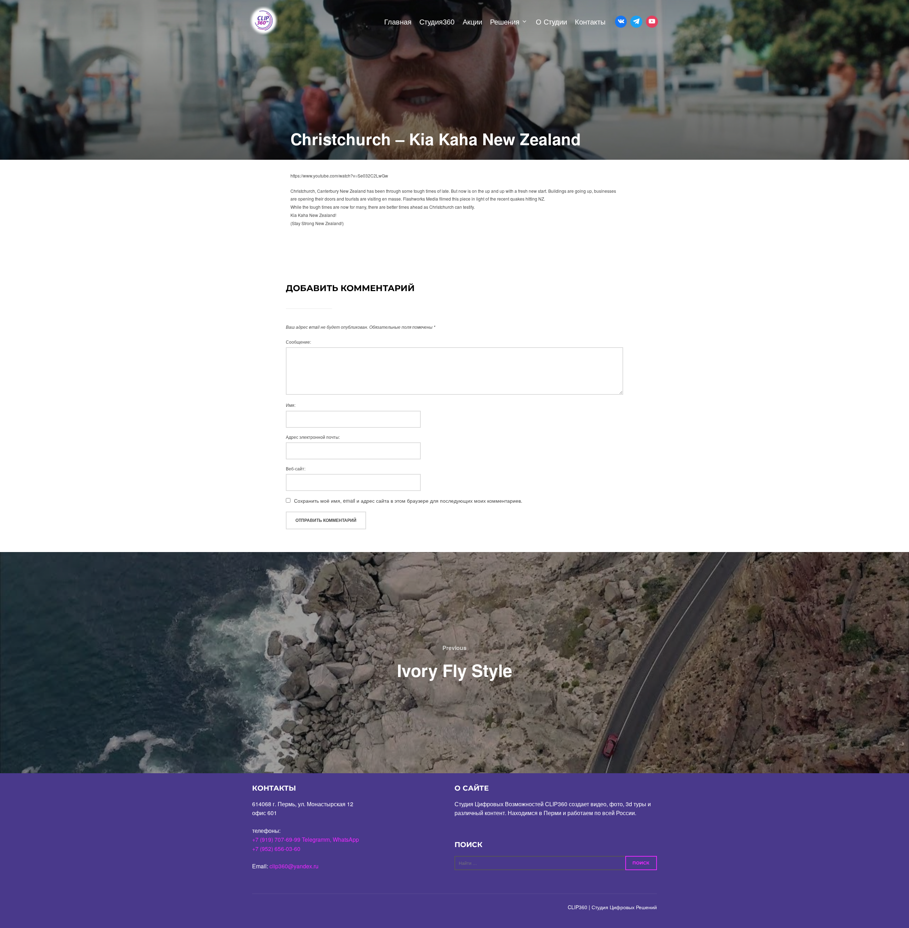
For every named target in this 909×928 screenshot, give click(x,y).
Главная (398, 22)
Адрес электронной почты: (313, 437)
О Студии (551, 22)
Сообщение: (298, 342)
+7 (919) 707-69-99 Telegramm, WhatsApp (305, 839)
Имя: (290, 405)
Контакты (590, 22)
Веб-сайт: (295, 468)
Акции (472, 22)
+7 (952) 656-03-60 (276, 849)
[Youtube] (652, 21)
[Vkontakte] (621, 21)
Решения (504, 22)
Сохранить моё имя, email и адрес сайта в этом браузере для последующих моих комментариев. (408, 500)
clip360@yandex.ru (294, 866)
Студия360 (436, 22)
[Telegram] (636, 21)
